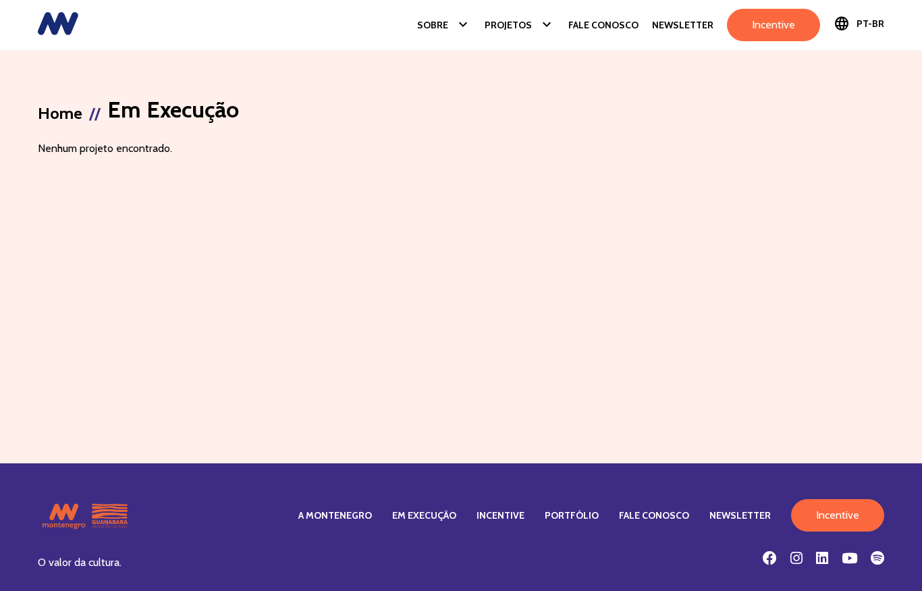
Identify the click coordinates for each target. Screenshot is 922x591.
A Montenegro (335, 515)
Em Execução (424, 515)
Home (60, 113)
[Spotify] (877, 558)
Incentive (773, 24)
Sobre (444, 25)
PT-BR (859, 24)
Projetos (520, 25)
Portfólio (572, 515)
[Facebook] (770, 558)
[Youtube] (849, 558)
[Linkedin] (822, 558)
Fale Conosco (603, 25)
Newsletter (682, 25)
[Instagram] (796, 558)
